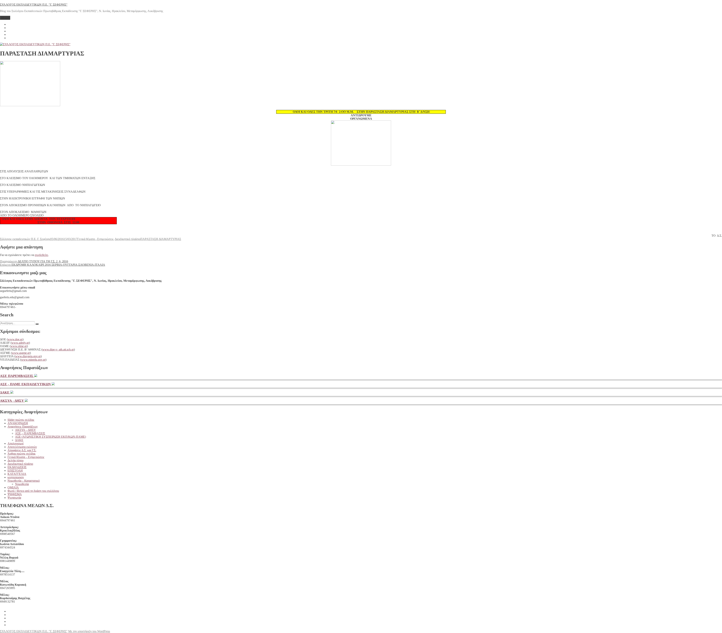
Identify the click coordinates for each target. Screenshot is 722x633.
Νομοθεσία (22, 484)
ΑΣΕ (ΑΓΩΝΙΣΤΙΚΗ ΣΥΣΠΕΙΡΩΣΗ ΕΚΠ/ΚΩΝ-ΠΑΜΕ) (50, 436)
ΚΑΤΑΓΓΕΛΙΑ (17, 474)
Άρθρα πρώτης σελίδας (22, 453)
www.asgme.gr (21, 352)
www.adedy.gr (20, 342)
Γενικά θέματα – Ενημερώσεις (26, 457)
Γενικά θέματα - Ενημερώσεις (95, 239)
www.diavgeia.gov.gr (28, 356)
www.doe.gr (15, 339)
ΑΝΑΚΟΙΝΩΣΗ (18, 423)
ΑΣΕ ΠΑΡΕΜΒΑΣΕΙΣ (17, 376)
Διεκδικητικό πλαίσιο (127, 239)
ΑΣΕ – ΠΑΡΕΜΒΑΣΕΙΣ (30, 433)
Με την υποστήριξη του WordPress (89, 631)
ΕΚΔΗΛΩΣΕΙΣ (17, 467)
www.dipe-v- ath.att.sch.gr (58, 349)
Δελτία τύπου (16, 460)
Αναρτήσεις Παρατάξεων (23, 426)
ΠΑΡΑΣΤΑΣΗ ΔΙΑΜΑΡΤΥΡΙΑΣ (160, 239)
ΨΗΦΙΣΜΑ (15, 494)
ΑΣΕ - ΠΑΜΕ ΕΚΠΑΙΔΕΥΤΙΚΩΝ (26, 384)
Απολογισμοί (16, 443)
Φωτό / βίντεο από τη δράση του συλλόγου (33, 490)
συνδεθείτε (41, 255)
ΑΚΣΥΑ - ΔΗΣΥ (12, 401)
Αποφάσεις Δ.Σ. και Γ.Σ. (22, 450)
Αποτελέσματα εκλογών (22, 446)
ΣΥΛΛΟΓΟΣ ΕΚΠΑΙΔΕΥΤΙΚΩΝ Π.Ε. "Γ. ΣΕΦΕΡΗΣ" (33, 4)
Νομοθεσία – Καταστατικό (24, 480)
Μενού (5, 17)
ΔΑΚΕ (5, 392)
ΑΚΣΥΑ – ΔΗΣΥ (25, 430)
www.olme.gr (19, 346)
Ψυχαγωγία (14, 497)
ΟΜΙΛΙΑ (13, 487)
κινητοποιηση (16, 477)
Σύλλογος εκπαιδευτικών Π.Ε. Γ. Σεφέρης (25, 239)
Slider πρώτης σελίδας (21, 419)
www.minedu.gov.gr (33, 359)
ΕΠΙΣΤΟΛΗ (15, 470)
